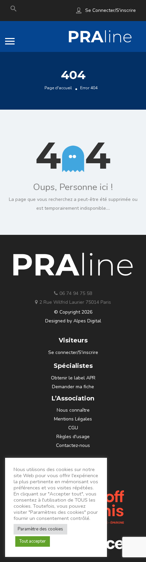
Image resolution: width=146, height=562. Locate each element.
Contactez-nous (73, 445)
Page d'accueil (58, 88)
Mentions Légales (73, 419)
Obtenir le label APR (73, 378)
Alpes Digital (87, 321)
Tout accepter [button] (32, 541)
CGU (73, 428)
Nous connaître (73, 410)
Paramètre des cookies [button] (40, 529)
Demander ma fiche (73, 386)
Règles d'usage (73, 436)
